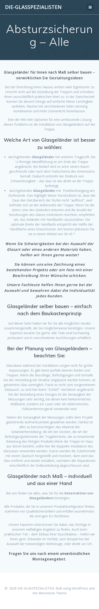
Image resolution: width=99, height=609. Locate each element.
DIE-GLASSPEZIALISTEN (33, 7)
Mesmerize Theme (52, 593)
